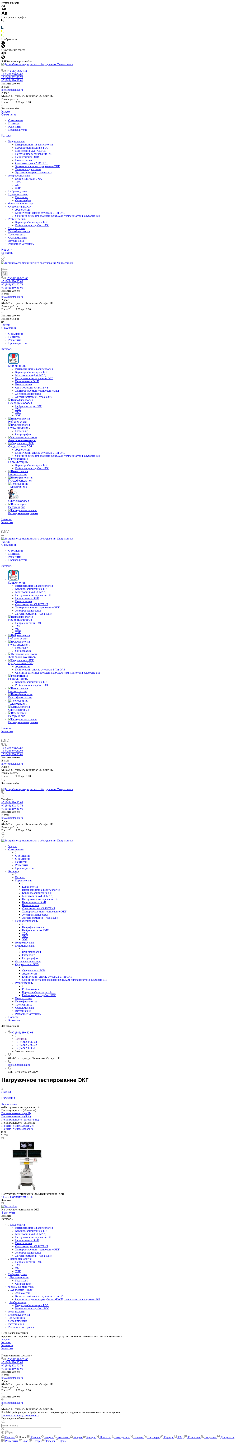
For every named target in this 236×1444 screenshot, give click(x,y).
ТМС (18, 181)
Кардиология (16, 141)
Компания (7, 1345)
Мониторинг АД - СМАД (30, 150)
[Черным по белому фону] (2, 20)
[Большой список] (5, 1131)
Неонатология (16, 228)
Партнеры (14, 123)
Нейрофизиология (19, 175)
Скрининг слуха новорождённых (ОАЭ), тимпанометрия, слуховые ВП (57, 215)
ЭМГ (18, 184)
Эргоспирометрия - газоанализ (33, 172)
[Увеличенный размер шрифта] (4, 14)
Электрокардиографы (28, 169)
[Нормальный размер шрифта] (3, 9)
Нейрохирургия (17, 191)
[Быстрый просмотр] (2, 1138)
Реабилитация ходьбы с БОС (32, 225)
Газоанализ (21, 197)
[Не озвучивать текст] (3, 58)
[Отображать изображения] (3, 42)
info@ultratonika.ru (12, 89)
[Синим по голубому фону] (2, 28)
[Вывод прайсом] (7, 1135)
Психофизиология (19, 231)
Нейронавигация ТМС (28, 178)
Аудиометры (22, 209)
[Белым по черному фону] (2, 24)
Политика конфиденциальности (20, 1415)
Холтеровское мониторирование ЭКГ (37, 166)
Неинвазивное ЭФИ (27, 156)
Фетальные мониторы (21, 203)
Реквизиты (14, 126)
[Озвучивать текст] (3, 53)
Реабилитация (17, 219)
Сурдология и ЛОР (20, 206)
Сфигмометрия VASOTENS (31, 163)
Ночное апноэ (23, 160)
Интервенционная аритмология (34, 144)
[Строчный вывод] (5, 1135)
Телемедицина (16, 234)
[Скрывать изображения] (3, 46)
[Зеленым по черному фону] (2, 36)
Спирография (23, 200)
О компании (9, 114)
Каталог (6, 135)
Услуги (5, 111)
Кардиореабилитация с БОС (32, 147)
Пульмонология (18, 194)
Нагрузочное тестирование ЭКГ (34, 153)
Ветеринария (16, 240)
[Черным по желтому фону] (2, 32)
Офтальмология (17, 237)
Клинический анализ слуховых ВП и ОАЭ (40, 212)
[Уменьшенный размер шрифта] (3, 5)
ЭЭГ (18, 187)
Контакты (7, 252)
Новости (6, 249)
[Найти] (4, 273)
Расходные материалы (21, 243)
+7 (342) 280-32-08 (17, 71)
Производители (17, 129)
